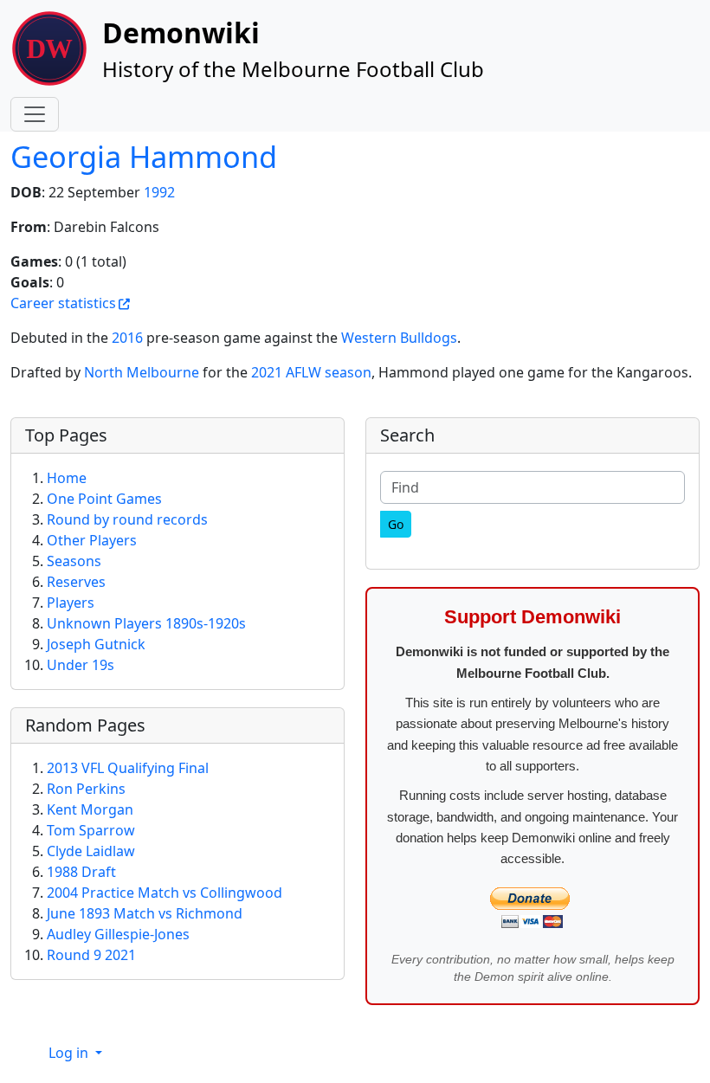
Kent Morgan (90, 809)
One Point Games (104, 498)
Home (67, 477)
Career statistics (63, 303)
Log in (70, 1052)
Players (70, 602)
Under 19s (80, 664)
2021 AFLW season (311, 372)
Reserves (76, 581)
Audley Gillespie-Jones (118, 934)
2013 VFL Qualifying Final (128, 767)
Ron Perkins (86, 788)
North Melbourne (141, 372)
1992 (159, 192)
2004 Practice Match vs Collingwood (164, 892)
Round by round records (127, 519)
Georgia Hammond (143, 156)
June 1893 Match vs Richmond (144, 913)
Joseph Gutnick (96, 644)
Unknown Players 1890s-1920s (146, 623)
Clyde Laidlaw (91, 851)
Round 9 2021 (91, 954)
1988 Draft (81, 871)
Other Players (92, 540)
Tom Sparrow (91, 830)
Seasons (74, 561)
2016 (127, 337)
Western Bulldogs (399, 337)
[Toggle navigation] (34, 114)
